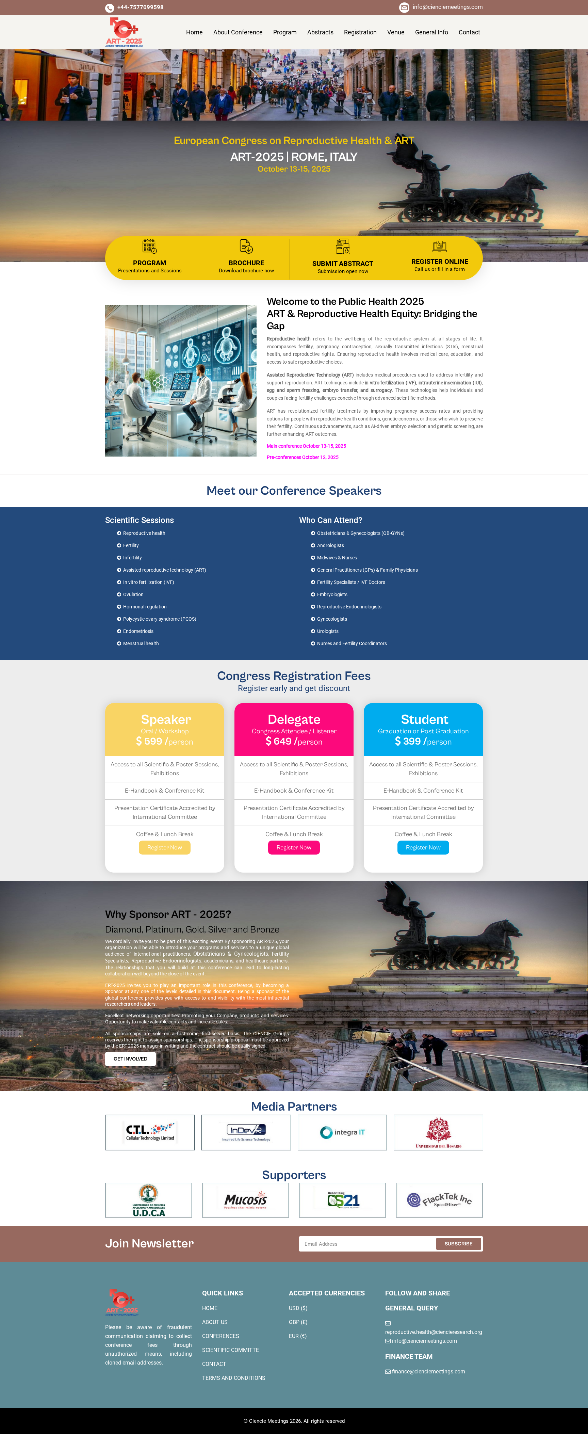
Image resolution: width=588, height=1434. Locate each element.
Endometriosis (137, 631)
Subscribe (459, 1244)
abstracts (320, 32)
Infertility (131, 557)
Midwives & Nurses (336, 557)
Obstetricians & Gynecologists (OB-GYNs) (360, 533)
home (209, 1308)
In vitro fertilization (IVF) (147, 582)
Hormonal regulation (144, 606)
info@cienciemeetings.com (448, 6)
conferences (220, 1336)
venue (396, 32)
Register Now (164, 847)
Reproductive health (143, 533)
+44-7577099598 (140, 7)
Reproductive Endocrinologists (348, 606)
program (285, 32)
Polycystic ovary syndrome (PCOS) (158, 619)
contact (469, 32)
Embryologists (331, 594)
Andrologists (329, 545)
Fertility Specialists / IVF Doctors (350, 582)
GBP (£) (298, 1322)
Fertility (130, 545)
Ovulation (132, 594)
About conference (238, 32)
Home (194, 32)
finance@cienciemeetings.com (428, 1371)
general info (431, 32)
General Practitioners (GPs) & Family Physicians (366, 570)
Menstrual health (140, 643)
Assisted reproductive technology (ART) (163, 570)
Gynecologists (331, 619)
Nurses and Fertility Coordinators (351, 643)
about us (215, 1322)
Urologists (327, 631)
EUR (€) (298, 1336)
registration (360, 32)
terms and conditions (233, 1378)
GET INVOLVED (130, 1059)
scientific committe (230, 1350)
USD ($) (298, 1308)
